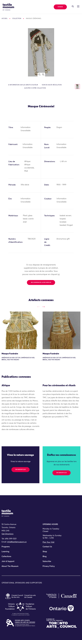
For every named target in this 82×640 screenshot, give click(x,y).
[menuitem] (20, 547)
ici (59, 274)
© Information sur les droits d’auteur (23, 85)
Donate (60, 7)
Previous (38, 306)
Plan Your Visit (48, 542)
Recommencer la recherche (41, 282)
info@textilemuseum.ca (16, 542)
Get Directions (7, 534)
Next (43, 306)
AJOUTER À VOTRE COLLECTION (35, 88)
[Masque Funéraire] (20, 330)
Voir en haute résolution (52, 85)
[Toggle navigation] (73, 6)
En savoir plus (20, 469)
